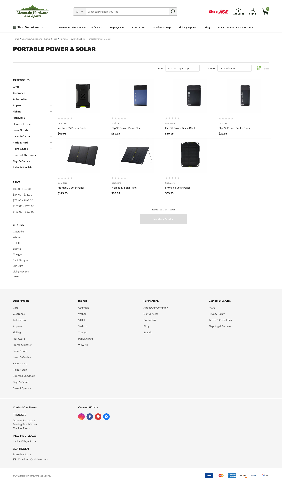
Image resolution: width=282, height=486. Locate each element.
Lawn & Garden (22, 357)
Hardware (19, 338)
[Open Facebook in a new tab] (89, 416)
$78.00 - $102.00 (23, 200)
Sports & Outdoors (24, 375)
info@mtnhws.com (37, 459)
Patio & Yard (20, 363)
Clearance (19, 313)
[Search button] (173, 11)
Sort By (211, 68)
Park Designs (20, 260)
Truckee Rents (21, 428)
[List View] (266, 68)
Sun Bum (18, 265)
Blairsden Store (22, 454)
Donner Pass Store (24, 420)
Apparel (18, 326)
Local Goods (20, 350)
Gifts (15, 307)
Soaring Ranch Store (25, 424)
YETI (16, 277)
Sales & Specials (22, 388)
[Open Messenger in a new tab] (106, 416)
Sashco (17, 248)
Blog (146, 326)
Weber (17, 237)
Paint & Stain (20, 369)
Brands (147, 332)
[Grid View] (259, 68)
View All (83, 344)
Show (160, 68)
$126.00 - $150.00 (23, 211)
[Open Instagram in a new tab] (81, 416)
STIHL (16, 242)
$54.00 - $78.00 (22, 194)
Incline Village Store (24, 441)
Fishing (17, 332)
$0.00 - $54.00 (22, 188)
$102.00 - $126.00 (23, 205)
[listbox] (234, 68)
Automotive (20, 319)
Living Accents (21, 271)
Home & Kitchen (22, 344)
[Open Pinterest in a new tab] (98, 416)
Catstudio (18, 231)
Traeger (17, 254)
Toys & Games (21, 381)
